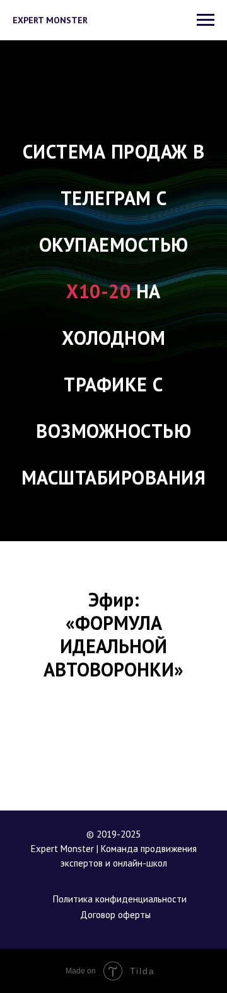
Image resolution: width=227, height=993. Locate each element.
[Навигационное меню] (205, 20)
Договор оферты (115, 915)
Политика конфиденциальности (120, 899)
